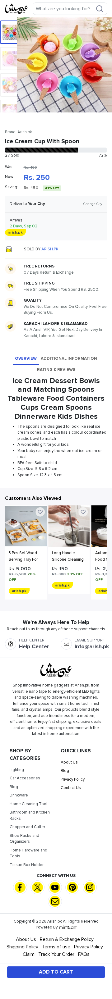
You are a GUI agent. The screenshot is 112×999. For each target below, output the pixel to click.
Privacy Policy (73, 779)
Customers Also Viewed (33, 498)
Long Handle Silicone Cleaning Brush (68, 559)
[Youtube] (54, 887)
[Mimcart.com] (68, 927)
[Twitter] (37, 887)
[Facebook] (20, 887)
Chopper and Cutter (27, 826)
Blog (14, 786)
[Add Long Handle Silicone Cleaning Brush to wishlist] (83, 512)
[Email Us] (54, 901)
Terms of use (56, 947)
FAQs (84, 954)
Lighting (17, 769)
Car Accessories (25, 778)
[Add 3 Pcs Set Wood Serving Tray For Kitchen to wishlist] (40, 512)
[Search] (99, 9)
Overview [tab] (26, 358)
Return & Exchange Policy (67, 939)
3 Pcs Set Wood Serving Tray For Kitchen (23, 559)
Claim (29, 954)
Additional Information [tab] (69, 358)
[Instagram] (89, 887)
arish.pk (49, 249)
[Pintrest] (72, 887)
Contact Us (71, 787)
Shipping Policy (22, 947)
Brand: (18, 132)
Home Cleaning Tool (28, 803)
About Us (69, 762)
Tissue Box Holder (27, 864)
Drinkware (19, 795)
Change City (92, 204)
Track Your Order (56, 954)
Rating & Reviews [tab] (56, 369)
